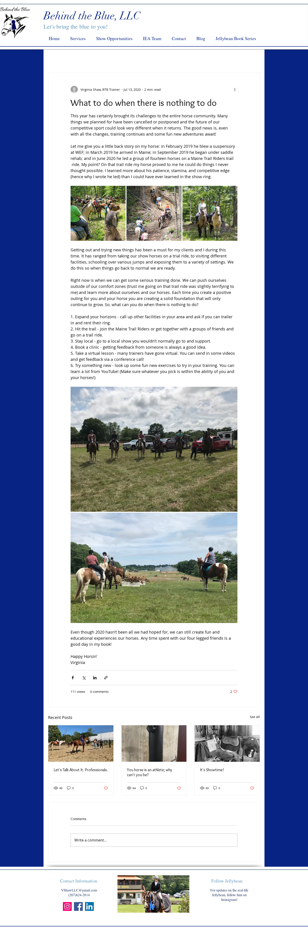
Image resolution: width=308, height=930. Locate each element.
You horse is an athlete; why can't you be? (149, 772)
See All (255, 717)
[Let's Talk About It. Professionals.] (80, 743)
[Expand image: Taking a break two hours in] (120, 192)
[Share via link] (106, 677)
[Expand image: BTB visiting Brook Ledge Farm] (231, 392)
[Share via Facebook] (73, 677)
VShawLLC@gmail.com (79, 890)
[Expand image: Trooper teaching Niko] (209, 213)
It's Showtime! (212, 769)
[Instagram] (67, 906)
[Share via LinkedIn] (95, 677)
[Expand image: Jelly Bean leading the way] (154, 213)
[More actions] (234, 89)
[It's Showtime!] (227, 743)
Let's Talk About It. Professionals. (81, 769)
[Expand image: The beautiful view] (154, 568)
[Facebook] (78, 906)
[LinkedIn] (89, 906)
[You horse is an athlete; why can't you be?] (154, 743)
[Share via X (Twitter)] (84, 677)
